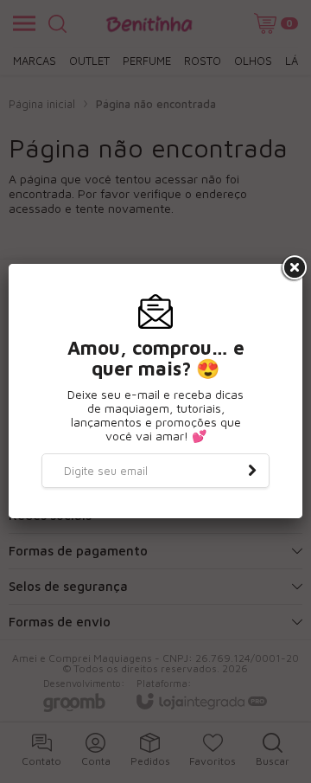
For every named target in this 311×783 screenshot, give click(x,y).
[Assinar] (252, 470)
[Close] (293, 268)
